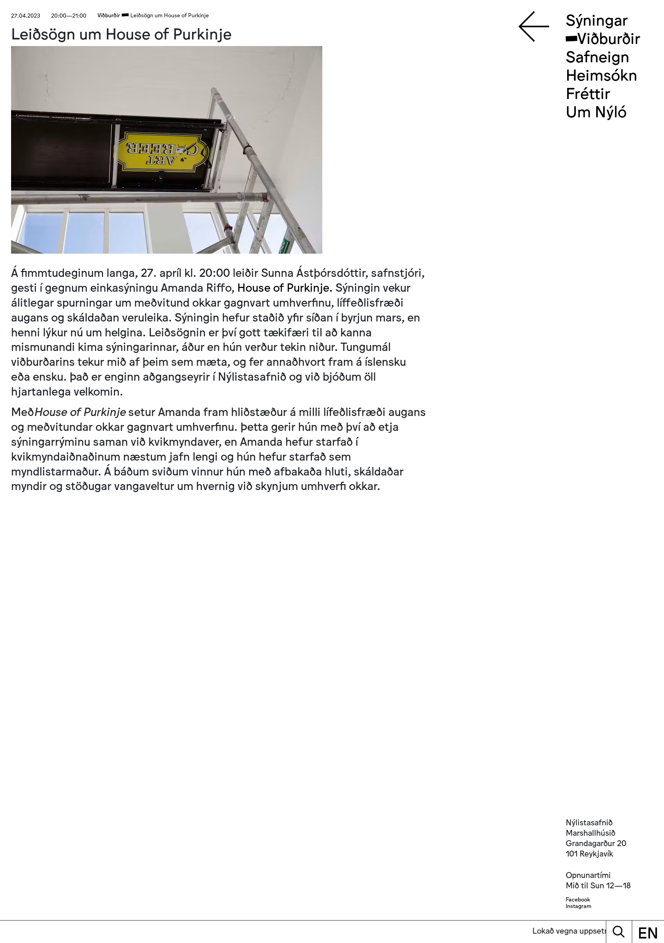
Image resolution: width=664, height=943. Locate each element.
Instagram (578, 906)
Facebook (578, 899)
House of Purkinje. (285, 286)
